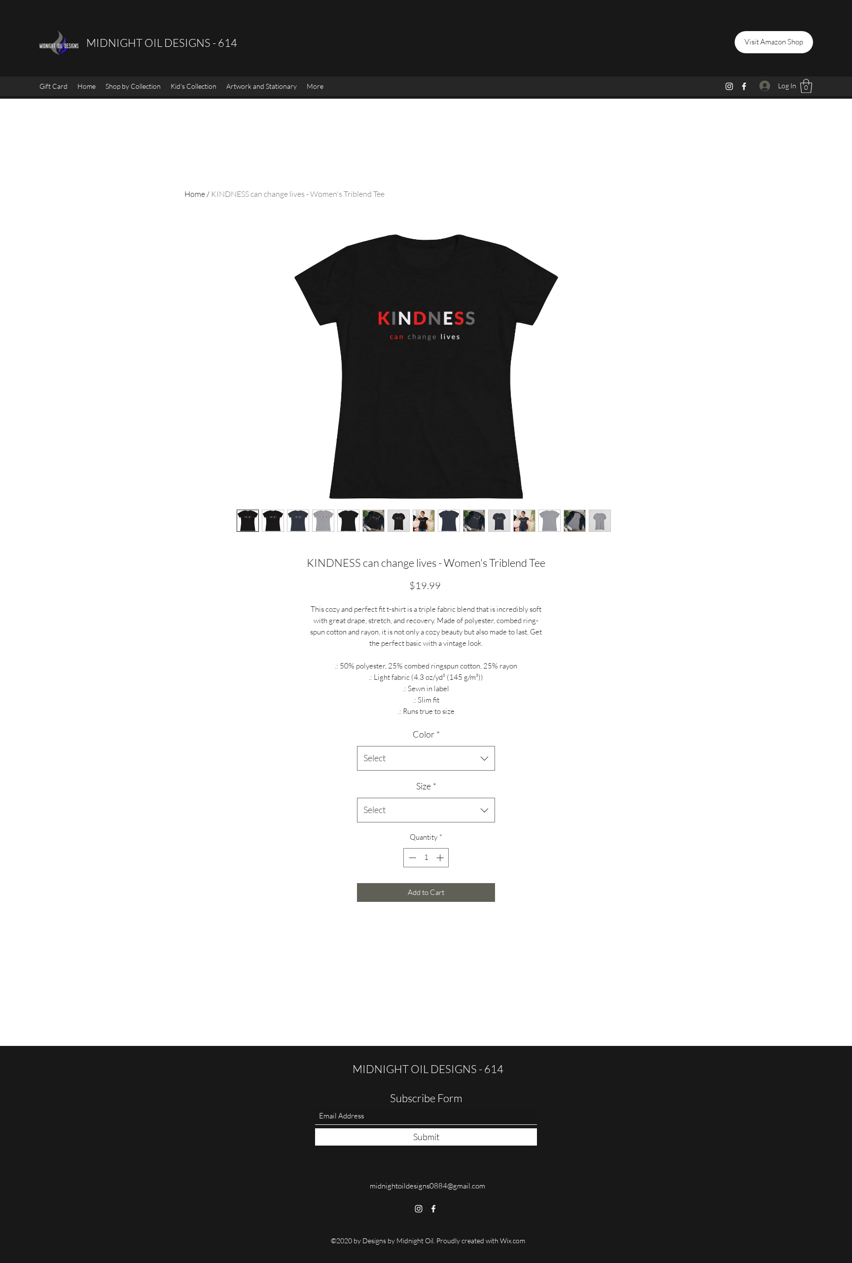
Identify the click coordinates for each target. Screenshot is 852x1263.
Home (194, 194)
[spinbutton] (426, 858)
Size (426, 785)
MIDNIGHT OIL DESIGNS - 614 (161, 42)
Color (426, 734)
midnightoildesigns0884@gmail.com (427, 1185)
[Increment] (441, 858)
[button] (133, 86)
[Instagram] (729, 86)
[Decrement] (411, 858)
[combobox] (426, 758)
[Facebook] (744, 86)
